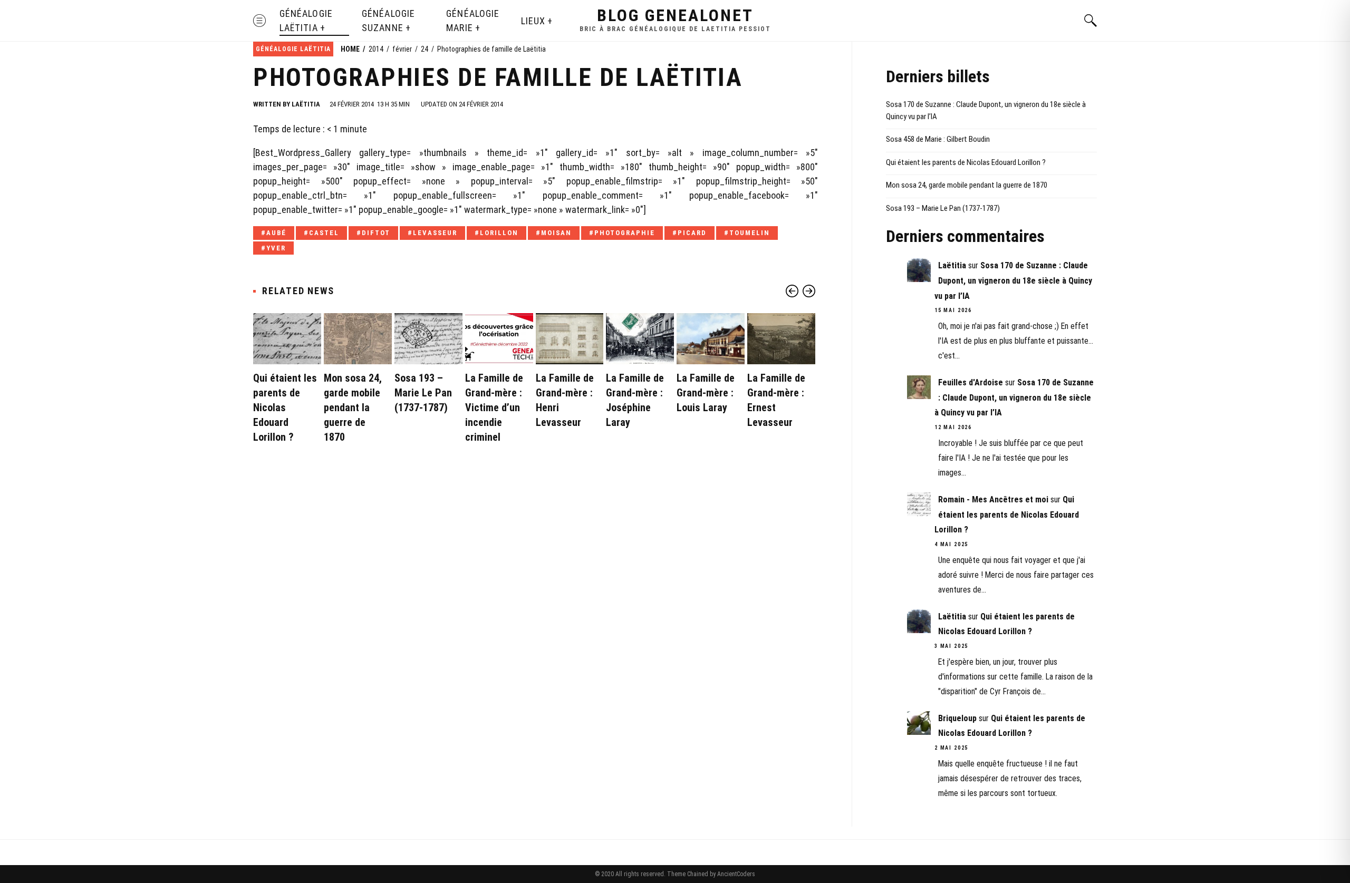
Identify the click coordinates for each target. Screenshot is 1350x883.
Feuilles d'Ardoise (970, 382)
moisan (556, 233)
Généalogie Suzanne (388, 20)
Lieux (533, 20)
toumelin (749, 233)
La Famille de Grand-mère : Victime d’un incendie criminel (494, 407)
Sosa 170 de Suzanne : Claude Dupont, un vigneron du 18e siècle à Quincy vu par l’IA (986, 110)
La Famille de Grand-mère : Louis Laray (706, 393)
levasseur (435, 233)
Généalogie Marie (472, 20)
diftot (376, 233)
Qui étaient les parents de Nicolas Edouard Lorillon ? (285, 407)
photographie (624, 233)
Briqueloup (957, 718)
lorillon (499, 233)
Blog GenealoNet (675, 15)
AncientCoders (735, 874)
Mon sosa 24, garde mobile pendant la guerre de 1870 (353, 407)
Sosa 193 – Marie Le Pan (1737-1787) (423, 393)
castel (324, 233)
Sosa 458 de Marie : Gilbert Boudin (938, 139)
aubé (276, 233)
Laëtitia (306, 104)
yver (276, 248)
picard (692, 233)
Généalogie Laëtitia (306, 20)
